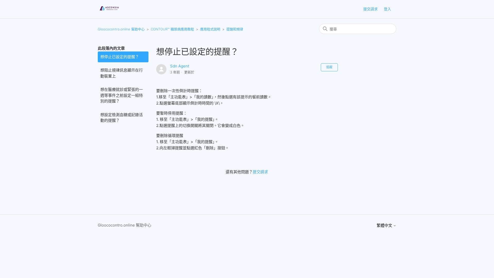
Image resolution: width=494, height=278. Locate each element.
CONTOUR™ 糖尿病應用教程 (172, 29)
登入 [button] (387, 9)
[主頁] (109, 11)
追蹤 (329, 67)
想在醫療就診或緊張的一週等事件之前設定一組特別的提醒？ (121, 95)
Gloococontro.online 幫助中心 (121, 29)
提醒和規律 (234, 29)
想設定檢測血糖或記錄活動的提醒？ (121, 117)
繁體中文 (385, 225)
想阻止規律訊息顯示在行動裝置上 (121, 73)
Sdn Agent (179, 66)
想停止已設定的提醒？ (119, 56)
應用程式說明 (210, 29)
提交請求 (370, 9)
